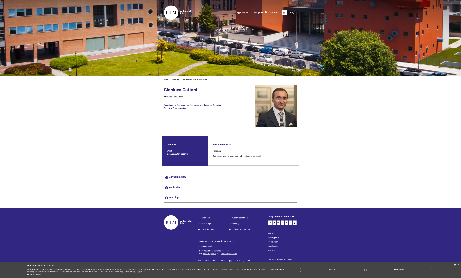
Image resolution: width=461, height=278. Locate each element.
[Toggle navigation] (284, 12)
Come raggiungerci (204, 246)
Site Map (271, 233)
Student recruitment (239, 217)
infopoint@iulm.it (209, 254)
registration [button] (242, 12)
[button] (159, 274)
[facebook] (270, 223)
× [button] (458, 265)
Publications (175, 187)
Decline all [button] (399, 270)
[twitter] (274, 223)
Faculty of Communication (175, 108)
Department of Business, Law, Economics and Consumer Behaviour (192, 105)
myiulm (274, 12)
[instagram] (282, 223)
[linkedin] (286, 223)
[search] (266, 12)
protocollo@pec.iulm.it (229, 254)
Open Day (235, 223)
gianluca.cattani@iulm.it (177, 154)
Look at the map (207, 229)
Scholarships (205, 223)
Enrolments (205, 217)
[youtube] (278, 223)
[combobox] (455, 265)
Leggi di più (141, 272)
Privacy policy (273, 237)
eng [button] (292, 12)
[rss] (290, 223)
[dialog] (230, 270)
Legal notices (273, 246)
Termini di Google (130, 272)
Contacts (271, 250)
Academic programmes (241, 229)
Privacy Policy (118, 272)
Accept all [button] (332, 270)
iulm (199, 261)
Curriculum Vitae (177, 177)
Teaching (174, 197)
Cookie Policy (273, 242)
